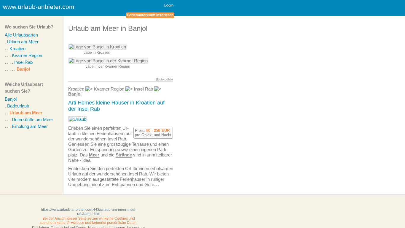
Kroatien (17, 48)
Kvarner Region (27, 55)
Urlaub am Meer (23, 41)
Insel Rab (23, 62)
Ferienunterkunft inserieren (150, 15)
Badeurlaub (18, 105)
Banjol (23, 69)
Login (168, 5)
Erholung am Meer (30, 126)
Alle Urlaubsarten (21, 34)
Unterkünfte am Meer (32, 119)
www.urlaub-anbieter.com (38, 6)
